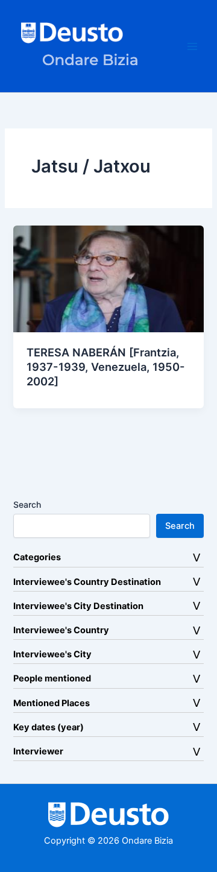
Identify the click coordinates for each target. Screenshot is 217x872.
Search (27, 504)
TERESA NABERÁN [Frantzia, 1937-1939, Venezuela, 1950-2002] (106, 366)
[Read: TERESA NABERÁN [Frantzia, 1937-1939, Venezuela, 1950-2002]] (108, 278)
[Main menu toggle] (192, 46)
